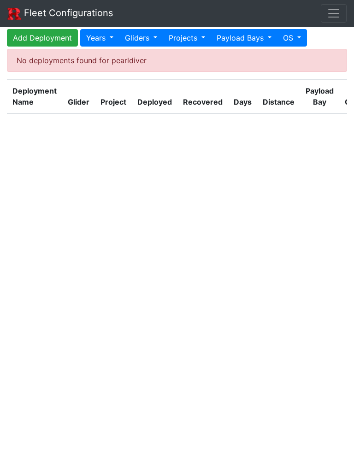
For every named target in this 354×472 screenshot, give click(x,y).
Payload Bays (241, 37)
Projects (184, 37)
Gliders (138, 37)
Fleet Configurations (67, 12)
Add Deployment (42, 37)
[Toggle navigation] (334, 13)
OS (289, 37)
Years (97, 37)
